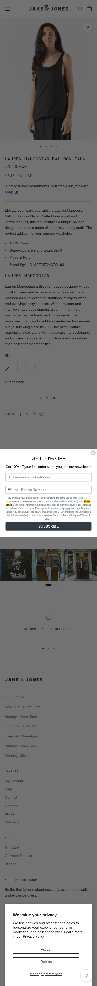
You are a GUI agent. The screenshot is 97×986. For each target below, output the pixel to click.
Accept (46, 949)
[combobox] (12, 489)
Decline (46, 962)
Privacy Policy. (34, 936)
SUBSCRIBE (48, 526)
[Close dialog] (93, 453)
